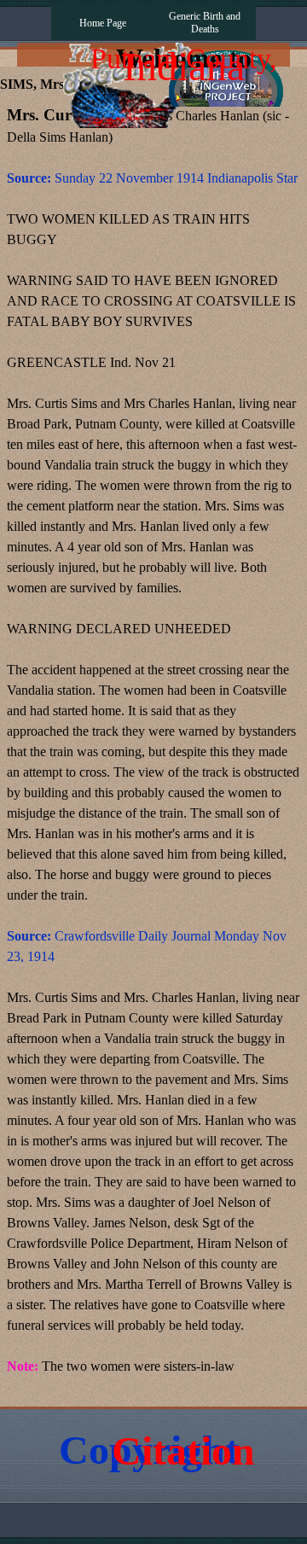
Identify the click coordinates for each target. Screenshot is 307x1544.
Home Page (102, 23)
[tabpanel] (153, 750)
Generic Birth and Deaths (204, 22)
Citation (183, 1450)
